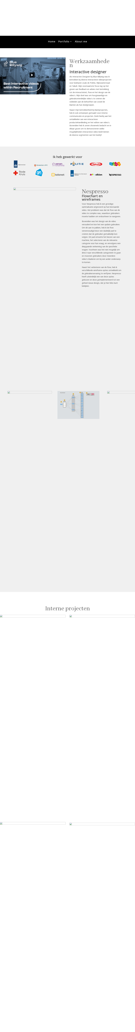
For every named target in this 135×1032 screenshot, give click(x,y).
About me (81, 42)
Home (51, 42)
